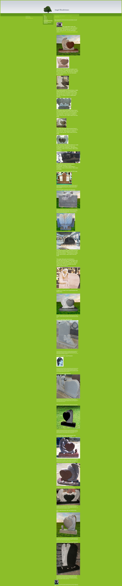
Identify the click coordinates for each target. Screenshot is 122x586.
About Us (45, 18)
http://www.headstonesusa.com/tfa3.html (70, 31)
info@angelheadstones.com (29, 18)
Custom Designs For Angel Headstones (48, 21)
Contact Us (46, 19)
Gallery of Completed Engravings (47, 22)
